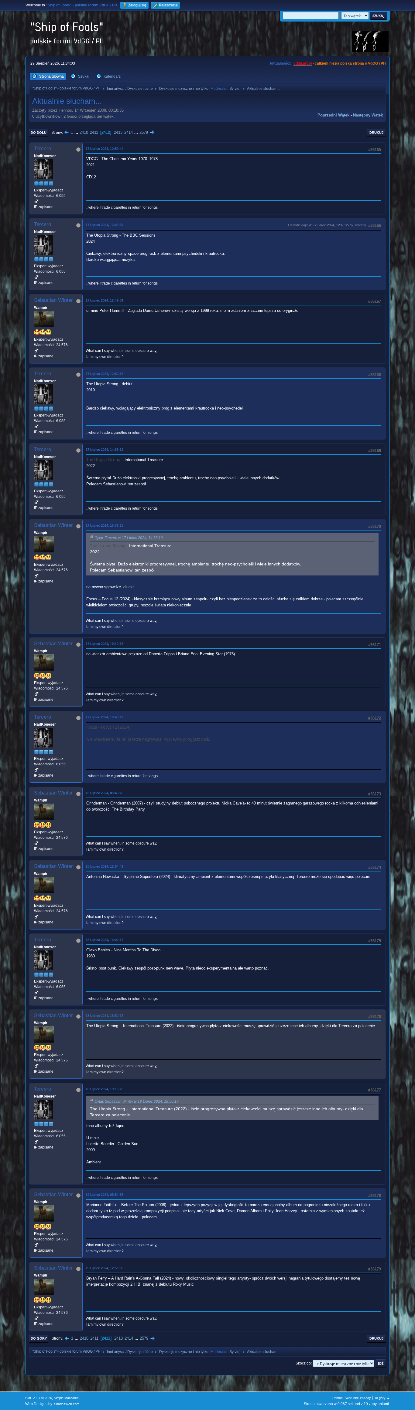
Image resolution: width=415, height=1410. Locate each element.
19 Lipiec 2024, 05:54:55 (104, 1194)
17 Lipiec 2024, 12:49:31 (104, 300)
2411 (94, 132)
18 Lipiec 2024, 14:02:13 (104, 940)
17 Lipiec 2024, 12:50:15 (104, 374)
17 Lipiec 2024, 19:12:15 (104, 644)
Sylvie (234, 88)
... (76, 132)
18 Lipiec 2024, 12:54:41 (104, 866)
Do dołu (38, 132)
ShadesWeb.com (66, 1404)
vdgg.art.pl (302, 63)
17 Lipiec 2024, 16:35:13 (104, 525)
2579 (143, 132)
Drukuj (376, 132)
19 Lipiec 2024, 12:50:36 (104, 1268)
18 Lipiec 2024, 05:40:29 (104, 793)
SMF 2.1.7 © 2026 (38, 1398)
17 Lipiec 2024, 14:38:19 (104, 449)
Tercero (42, 148)
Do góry (39, 1338)
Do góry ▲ (382, 1398)
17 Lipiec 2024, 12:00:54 (104, 225)
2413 (118, 132)
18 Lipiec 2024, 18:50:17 (104, 1015)
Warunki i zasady (358, 1398)
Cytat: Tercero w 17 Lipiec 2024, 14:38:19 (128, 538)
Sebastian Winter (53, 300)
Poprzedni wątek (333, 115)
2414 (128, 132)
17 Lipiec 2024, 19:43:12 (104, 717)
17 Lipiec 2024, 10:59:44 (104, 148)
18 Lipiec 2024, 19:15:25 (104, 1089)
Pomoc (337, 1398)
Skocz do (303, 1363)
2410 (84, 132)
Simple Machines (66, 1398)
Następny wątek (368, 115)
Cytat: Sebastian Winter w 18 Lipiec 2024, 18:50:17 (136, 1101)
